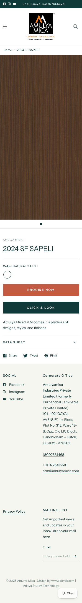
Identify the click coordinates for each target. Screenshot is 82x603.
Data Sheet (14, 342)
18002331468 (53, 454)
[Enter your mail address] (74, 556)
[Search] (75, 26)
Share (13, 355)
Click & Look (41, 307)
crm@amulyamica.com (61, 471)
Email (47, 547)
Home (7, 50)
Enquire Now (41, 290)
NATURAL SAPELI (7, 274)
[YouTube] (14, 4)
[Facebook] (4, 4)
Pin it (53, 355)
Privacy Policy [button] (14, 511)
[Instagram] (9, 4)
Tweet (34, 355)
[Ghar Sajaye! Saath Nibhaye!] (46, 4)
